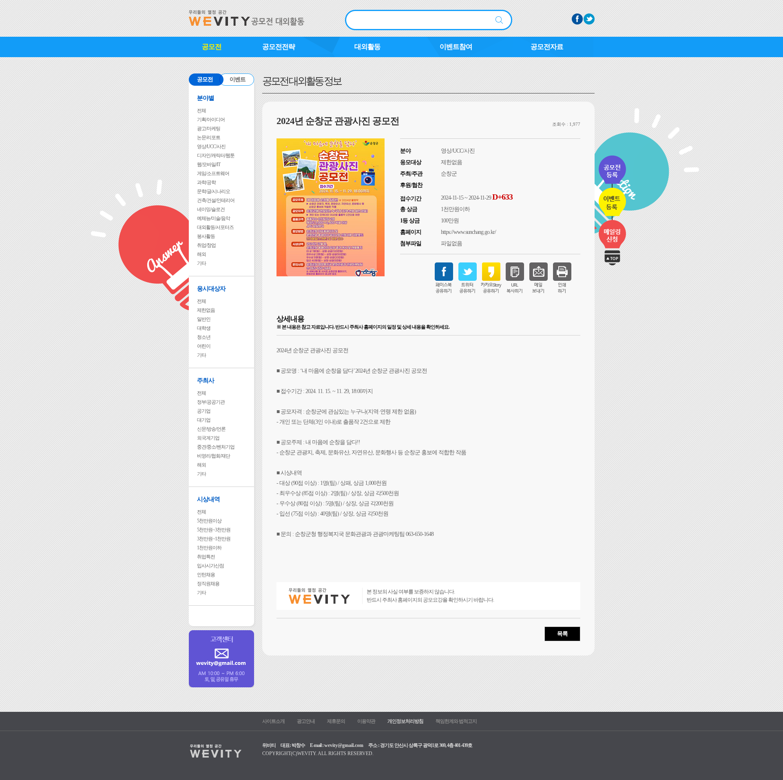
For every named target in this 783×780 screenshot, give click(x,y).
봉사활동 (206, 236)
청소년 (203, 337)
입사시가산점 (210, 566)
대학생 (203, 328)
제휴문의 (336, 721)
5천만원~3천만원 (213, 530)
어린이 (203, 346)
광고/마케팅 (208, 128)
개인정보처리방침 (405, 721)
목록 (562, 634)
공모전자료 (547, 47)
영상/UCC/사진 (211, 146)
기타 (201, 263)
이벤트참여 (456, 47)
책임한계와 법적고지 (456, 721)
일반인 (203, 319)
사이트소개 (273, 721)
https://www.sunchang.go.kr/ (468, 232)
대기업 (203, 420)
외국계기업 (208, 438)
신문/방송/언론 (211, 429)
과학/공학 (206, 182)
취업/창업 (206, 245)
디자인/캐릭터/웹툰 (215, 155)
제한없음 (206, 310)
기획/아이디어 (211, 119)
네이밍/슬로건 (211, 209)
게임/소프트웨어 (213, 173)
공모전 (211, 47)
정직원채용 (208, 584)
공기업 (203, 411)
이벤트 (238, 79)
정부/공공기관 (211, 402)
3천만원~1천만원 (213, 539)
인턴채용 (206, 575)
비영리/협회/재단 (213, 456)
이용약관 (366, 721)
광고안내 (306, 721)
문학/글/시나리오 (213, 191)
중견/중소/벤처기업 (215, 447)
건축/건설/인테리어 (215, 200)
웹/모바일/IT (208, 164)
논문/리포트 (208, 137)
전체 (201, 110)
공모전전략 (278, 47)
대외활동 (367, 47)
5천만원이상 (209, 521)
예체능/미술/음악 (213, 218)
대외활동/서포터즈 (215, 227)
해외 (201, 254)
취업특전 (206, 557)
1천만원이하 (209, 548)
